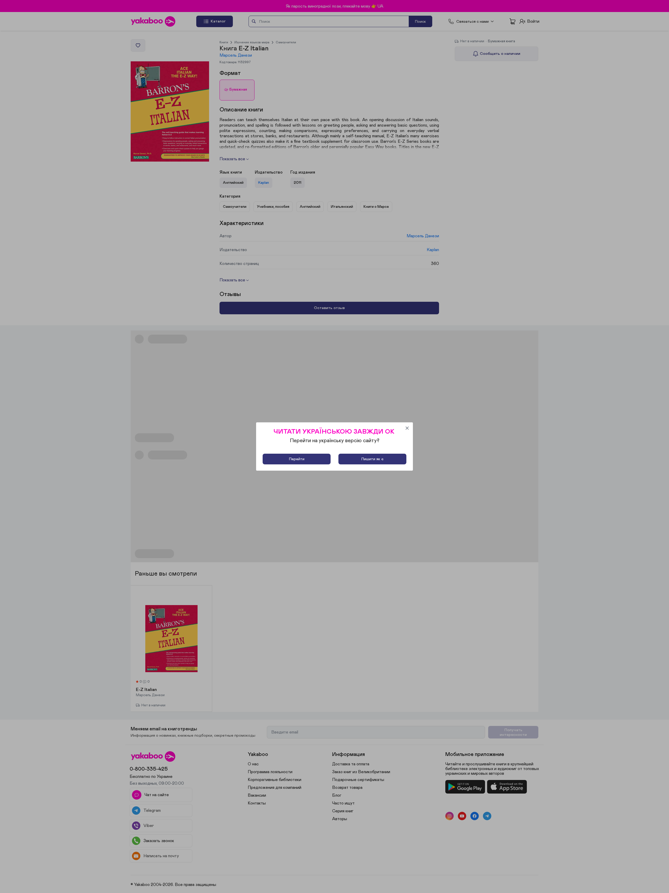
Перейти (296, 459)
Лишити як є (372, 459)
